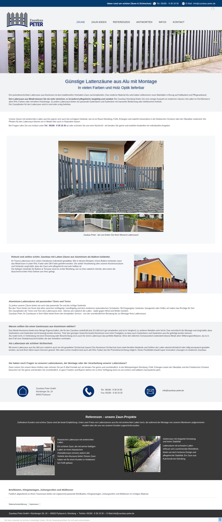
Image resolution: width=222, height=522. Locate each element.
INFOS (162, 22)
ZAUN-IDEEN (99, 22)
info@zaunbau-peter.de (204, 3)
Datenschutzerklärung (18, 504)
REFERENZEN (121, 22)
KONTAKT (178, 22)
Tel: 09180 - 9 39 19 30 (168, 3)
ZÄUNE (80, 22)
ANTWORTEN (144, 22)
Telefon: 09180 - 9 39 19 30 (91, 513)
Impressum (34, 504)
